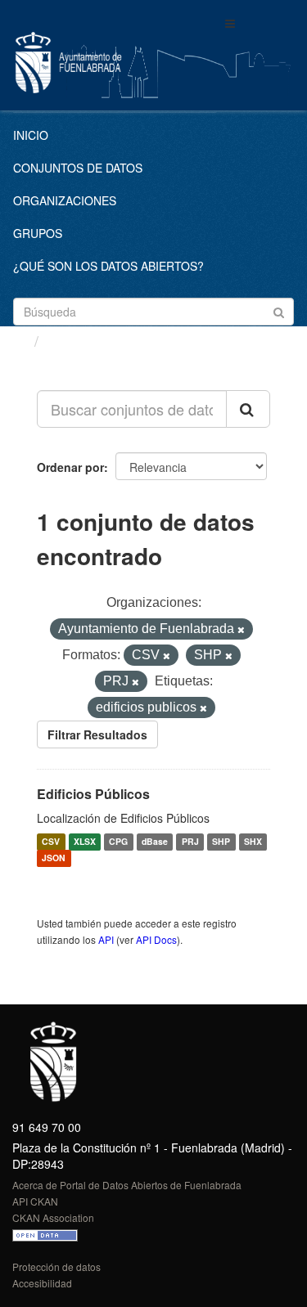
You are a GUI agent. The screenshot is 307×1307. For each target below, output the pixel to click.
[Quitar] (241, 630)
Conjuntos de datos (77, 167)
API (106, 939)
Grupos (37, 233)
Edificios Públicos (93, 793)
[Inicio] (19, 340)
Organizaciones (64, 200)
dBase (155, 842)
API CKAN (35, 1201)
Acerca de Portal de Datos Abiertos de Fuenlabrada (127, 1185)
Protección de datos (56, 1266)
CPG (118, 842)
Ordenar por (70, 467)
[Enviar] (279, 310)
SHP (221, 842)
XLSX (85, 842)
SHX (253, 842)
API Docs (156, 939)
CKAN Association (53, 1217)
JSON (53, 858)
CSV (51, 842)
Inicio (30, 135)
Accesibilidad (42, 1283)
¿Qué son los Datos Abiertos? (108, 266)
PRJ (190, 842)
